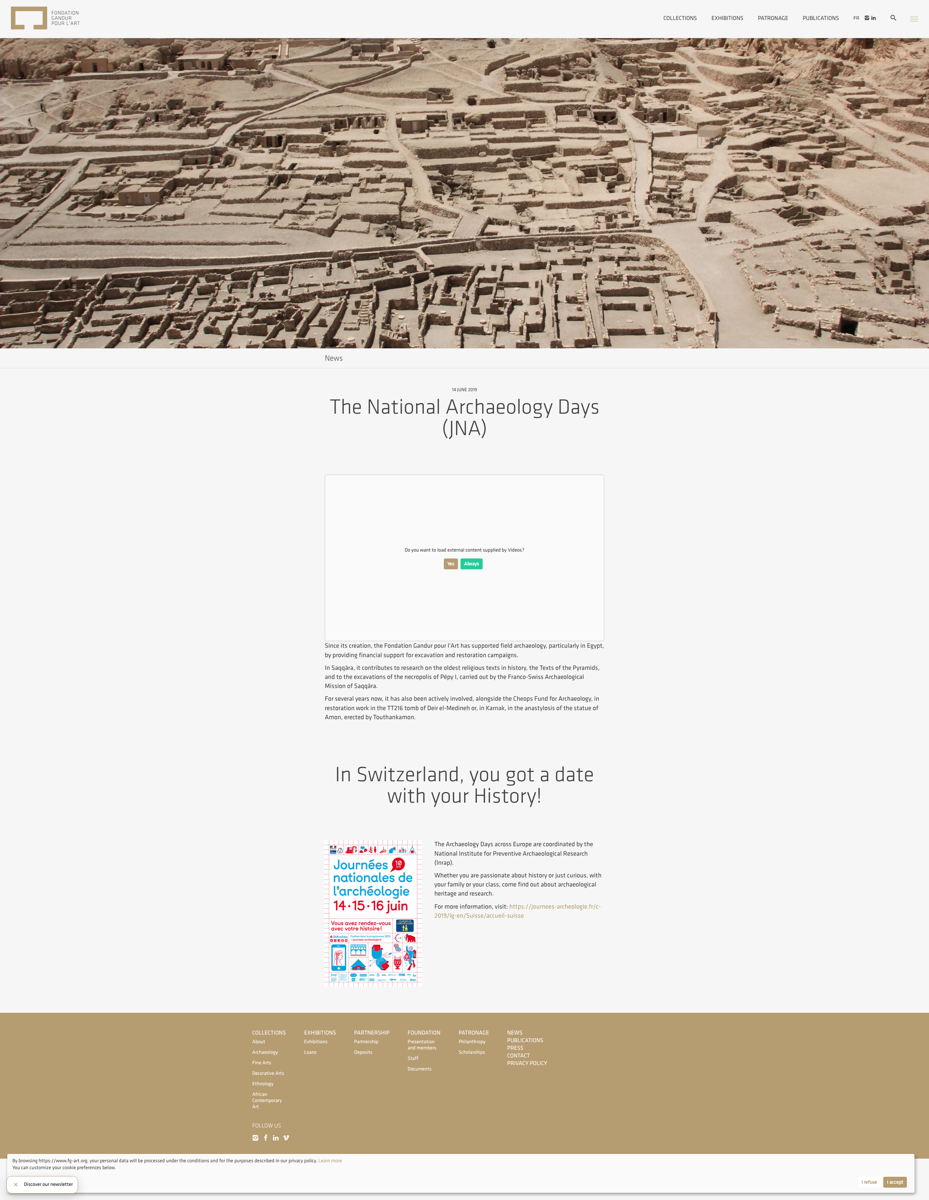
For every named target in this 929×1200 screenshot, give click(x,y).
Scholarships (472, 1052)
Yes (450, 564)
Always (471, 564)
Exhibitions (728, 18)
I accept (895, 1182)
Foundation (424, 1032)
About (258, 1042)
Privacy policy (527, 1063)
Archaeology (265, 1052)
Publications (821, 18)
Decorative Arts (268, 1073)
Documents (419, 1069)
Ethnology (263, 1084)
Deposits (363, 1052)
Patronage (773, 18)
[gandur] (56, 19)
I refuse (869, 1182)
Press (515, 1048)
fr (856, 18)
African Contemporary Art (267, 1101)
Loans (310, 1052)
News (515, 1032)
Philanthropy (472, 1042)
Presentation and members (422, 1045)
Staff (413, 1059)
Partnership (371, 1032)
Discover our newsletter (48, 1185)
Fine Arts (261, 1063)
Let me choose (27, 1182)
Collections (680, 18)
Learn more (330, 1161)
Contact (518, 1055)
